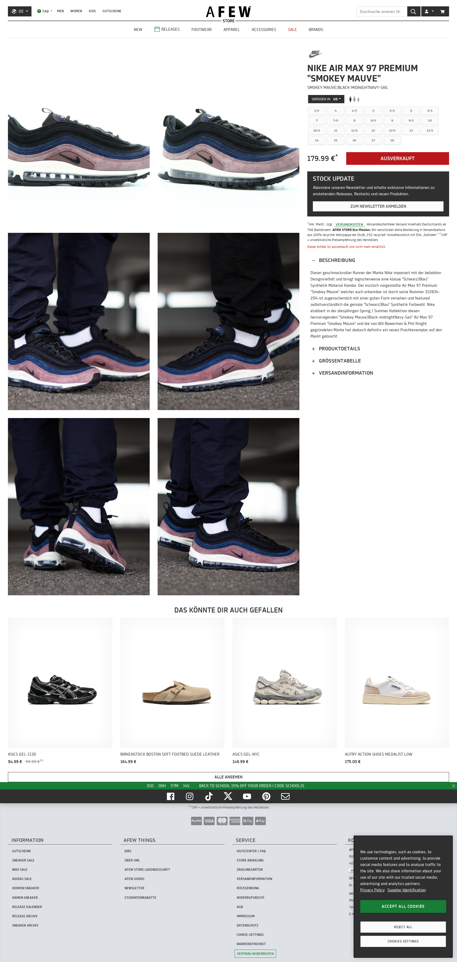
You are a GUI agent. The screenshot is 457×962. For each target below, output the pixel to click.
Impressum (246, 916)
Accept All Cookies (403, 906)
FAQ (45, 11)
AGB (240, 907)
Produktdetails (339, 349)
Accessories (264, 29)
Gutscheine (112, 11)
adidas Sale (22, 879)
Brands (316, 29)
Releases (170, 29)
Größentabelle (339, 361)
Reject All (403, 927)
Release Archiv (25, 916)
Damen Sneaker (25, 898)
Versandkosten (349, 224)
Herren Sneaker (25, 888)
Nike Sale (20, 870)
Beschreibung (336, 260)
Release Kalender (27, 907)
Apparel (231, 29)
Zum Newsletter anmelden (378, 206)
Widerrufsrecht (250, 898)
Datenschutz (247, 925)
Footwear (201, 29)
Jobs (128, 851)
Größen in (325, 99)
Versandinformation (345, 373)
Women (76, 11)
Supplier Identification (406, 889)
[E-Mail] (286, 796)
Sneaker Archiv (25, 925)
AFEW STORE (228, 11)
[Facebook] (171, 796)
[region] (403, 897)
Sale (292, 29)
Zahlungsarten (250, 870)
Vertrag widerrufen (255, 953)
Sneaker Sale (23, 860)
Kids (92, 11)
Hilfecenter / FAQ (251, 851)
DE (21, 11)
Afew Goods (134, 879)
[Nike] (316, 54)
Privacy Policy (372, 889)
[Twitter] (228, 796)
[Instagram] (190, 796)
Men (60, 11)
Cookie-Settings (250, 935)
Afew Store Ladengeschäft (147, 870)
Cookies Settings (403, 941)
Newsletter (134, 888)
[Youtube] (247, 796)
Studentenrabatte (140, 898)
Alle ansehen (228, 776)
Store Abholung (250, 860)
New (138, 29)
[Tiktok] (209, 796)
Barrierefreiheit (251, 944)
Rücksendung (248, 888)
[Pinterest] (267, 796)
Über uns (132, 860)
